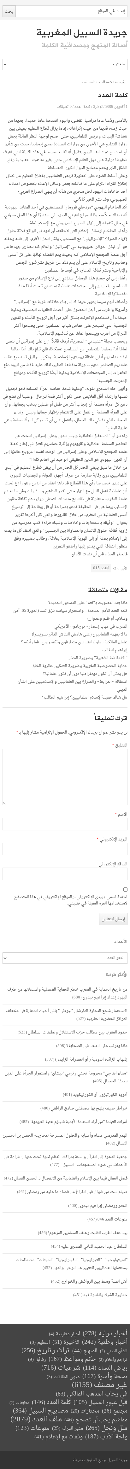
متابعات (19, 1403)
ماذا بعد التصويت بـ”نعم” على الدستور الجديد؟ (87, 603)
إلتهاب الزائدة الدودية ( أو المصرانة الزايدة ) (91, 1059)
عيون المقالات (63, 1377)
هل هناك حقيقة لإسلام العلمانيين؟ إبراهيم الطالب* (84, 697)
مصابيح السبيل (40, 1411)
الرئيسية (121, 82)
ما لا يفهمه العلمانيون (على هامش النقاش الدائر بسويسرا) (79, 634)
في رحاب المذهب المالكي (91, 1394)
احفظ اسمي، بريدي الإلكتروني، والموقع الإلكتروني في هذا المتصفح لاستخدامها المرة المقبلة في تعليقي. (70, 900)
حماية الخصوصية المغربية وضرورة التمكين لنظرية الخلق (79, 666)
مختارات (85, 1411)
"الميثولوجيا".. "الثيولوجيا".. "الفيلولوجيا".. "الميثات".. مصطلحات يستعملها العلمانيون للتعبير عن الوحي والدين (71, 1264)
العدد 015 (101, 568)
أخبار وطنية (104, 1342)
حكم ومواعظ (72, 1359)
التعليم (40, 1343)
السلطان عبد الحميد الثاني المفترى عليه (94, 1246)
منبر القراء (67, 1429)
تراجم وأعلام (113, 1360)
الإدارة (98, 106)
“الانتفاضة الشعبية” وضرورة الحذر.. (97, 658)
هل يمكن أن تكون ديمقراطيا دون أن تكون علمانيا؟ (85, 674)
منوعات (32, 1428)
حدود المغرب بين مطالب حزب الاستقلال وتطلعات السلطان (77, 1032)
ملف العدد (36, 1420)
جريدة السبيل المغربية (82, 33)
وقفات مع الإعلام (58, 1437)
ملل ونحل (106, 1428)
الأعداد (120, 941)
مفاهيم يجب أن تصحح (95, 1420)
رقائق (37, 1360)
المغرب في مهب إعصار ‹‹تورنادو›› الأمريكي (90, 626)
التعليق (119, 745)
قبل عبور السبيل (100, 1403)
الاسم (121, 814)
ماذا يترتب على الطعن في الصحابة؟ (96, 1046)
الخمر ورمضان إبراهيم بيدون (102, 1206)
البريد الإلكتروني (112, 839)
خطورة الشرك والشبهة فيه (105, 1295)
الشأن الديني (113, 1351)
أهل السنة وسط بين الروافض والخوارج (94, 1281)
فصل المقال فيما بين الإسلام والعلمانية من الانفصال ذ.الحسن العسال (70, 1178)
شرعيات (60, 1368)
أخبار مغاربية (64, 1334)
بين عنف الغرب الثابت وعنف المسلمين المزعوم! (87, 1233)
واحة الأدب (106, 1437)
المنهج (85, 1351)
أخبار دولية (105, 1334)
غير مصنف (99, 1385)
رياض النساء (105, 1368)
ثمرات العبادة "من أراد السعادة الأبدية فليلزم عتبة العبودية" (78, 1122)
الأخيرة (66, 1342)
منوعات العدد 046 (112, 1219)
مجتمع (114, 1411)
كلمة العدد (105, 82)
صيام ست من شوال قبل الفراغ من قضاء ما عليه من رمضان (77, 1192)
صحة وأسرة (104, 1377)
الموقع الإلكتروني (112, 864)
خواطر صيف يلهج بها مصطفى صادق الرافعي (88, 1108)
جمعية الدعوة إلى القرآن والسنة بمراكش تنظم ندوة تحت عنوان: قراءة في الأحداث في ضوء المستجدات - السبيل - (65, 1161)
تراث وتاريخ (45, 1351)
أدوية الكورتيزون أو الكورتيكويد (100, 1095)
